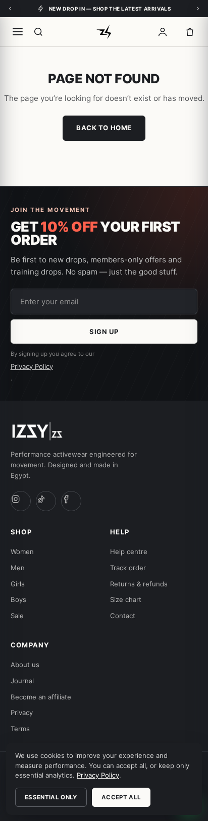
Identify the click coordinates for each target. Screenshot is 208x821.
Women (22, 552)
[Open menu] (17, 31)
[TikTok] (46, 501)
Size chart (125, 599)
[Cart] (190, 32)
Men (18, 568)
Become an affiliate (41, 697)
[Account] (162, 32)
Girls (18, 584)
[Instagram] (21, 501)
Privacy (22, 712)
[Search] (38, 32)
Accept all (121, 797)
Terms (20, 729)
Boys (18, 599)
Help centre (128, 552)
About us (25, 665)
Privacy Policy (32, 366)
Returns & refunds (139, 584)
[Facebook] (71, 501)
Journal (22, 681)
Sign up (104, 331)
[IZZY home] (104, 31)
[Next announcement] (198, 9)
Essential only (51, 797)
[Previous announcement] (10, 9)
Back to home (103, 128)
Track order (128, 568)
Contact (122, 616)
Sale (17, 616)
